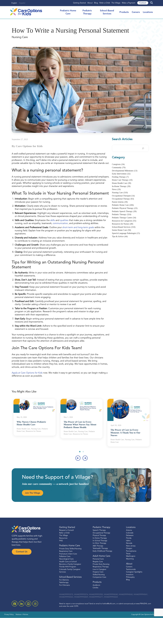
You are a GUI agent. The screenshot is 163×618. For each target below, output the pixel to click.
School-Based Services (123, 227)
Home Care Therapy (122, 180)
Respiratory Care (65, 551)
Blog (96, 3)
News (116, 189)
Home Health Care (121, 183)
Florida (128, 538)
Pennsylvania (131, 551)
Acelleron (96, 585)
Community (118, 167)
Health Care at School (68, 562)
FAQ (61, 541)
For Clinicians (64, 585)
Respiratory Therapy (101, 567)
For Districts (64, 580)
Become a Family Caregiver (70, 564)
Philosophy (130, 577)
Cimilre (95, 588)
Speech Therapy (99, 530)
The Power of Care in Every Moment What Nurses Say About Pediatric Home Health (80, 425)
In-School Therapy (100, 541)
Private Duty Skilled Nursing (70, 549)
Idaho (128, 541)
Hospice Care (98, 572)
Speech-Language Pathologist (126, 233)
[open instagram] (35, 604)
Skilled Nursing (99, 575)
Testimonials (131, 569)
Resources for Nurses (122, 224)
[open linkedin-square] (21, 604)
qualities (64, 220)
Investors (129, 575)
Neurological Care (66, 559)
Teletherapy (64, 583)
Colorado (129, 533)
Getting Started (79, 3)
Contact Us (21, 552)
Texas (128, 554)
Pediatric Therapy (121, 214)
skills (53, 220)
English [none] (14, 3)
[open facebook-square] (14, 604)
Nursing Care (120, 192)
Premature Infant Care (68, 554)
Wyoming (130, 559)
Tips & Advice (120, 236)
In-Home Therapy (121, 186)
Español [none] (22, 3)
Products (124, 12)
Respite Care (98, 562)
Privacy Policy (9, 614)
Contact (142, 3)
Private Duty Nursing (101, 564)
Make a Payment (128, 3)
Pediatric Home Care (123, 205)
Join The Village (32, 493)
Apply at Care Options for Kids (27, 373)
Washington (130, 556)
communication (60, 223)
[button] (79, 451)
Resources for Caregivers (124, 221)
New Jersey (130, 546)
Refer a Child (104, 3)
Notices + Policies (22, 614)
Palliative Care (64, 556)
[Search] (143, 148)
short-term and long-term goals (78, 227)
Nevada (129, 543)
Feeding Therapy (120, 177)
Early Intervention (121, 174)
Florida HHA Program (67, 567)
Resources (63, 538)
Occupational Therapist (123, 196)
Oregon (129, 548)
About (90, 3)
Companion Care (99, 577)
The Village (115, 3)
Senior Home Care (121, 230)
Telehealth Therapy (100, 548)
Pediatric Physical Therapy (124, 208)
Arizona (129, 530)
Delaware (129, 535)
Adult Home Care (101, 556)
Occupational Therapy (123, 199)
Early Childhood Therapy (102, 551)
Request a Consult (66, 530)
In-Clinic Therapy (99, 543)
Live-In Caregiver (99, 569)
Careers (136, 12)
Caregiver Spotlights (134, 572)
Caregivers (118, 164)
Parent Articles (120, 202)
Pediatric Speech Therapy (124, 211)
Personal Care (98, 559)
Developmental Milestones (124, 171)
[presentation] (77, 458)
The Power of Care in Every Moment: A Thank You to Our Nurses (125, 433)
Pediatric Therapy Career (124, 218)
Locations (148, 12)
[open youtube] (28, 604)
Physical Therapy (99, 535)
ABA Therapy (98, 546)
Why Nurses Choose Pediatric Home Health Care (31, 423)
